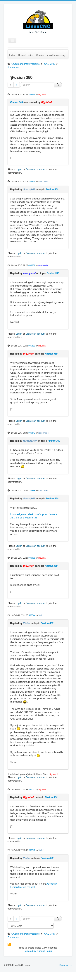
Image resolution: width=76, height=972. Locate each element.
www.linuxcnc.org (56, 55)
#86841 (31, 94)
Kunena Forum (45, 951)
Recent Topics (25, 55)
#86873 (31, 432)
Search (40, 55)
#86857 (31, 181)
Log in (19, 169)
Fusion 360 (16, 102)
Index (12, 55)
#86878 (31, 490)
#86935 (31, 557)
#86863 (31, 345)
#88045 (32, 789)
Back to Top (65, 965)
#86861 (31, 265)
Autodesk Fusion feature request (33, 885)
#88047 (32, 849)
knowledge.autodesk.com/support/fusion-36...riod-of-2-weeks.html (33, 516)
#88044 (32, 615)
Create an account (35, 169)
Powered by (30, 951)
